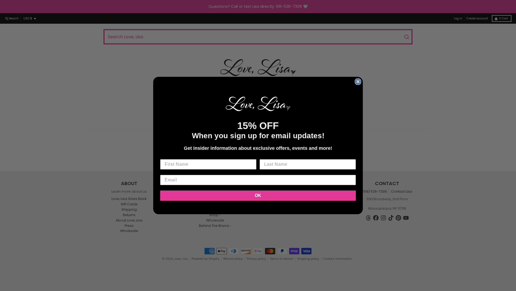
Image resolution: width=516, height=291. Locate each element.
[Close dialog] (358, 81)
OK (258, 195)
